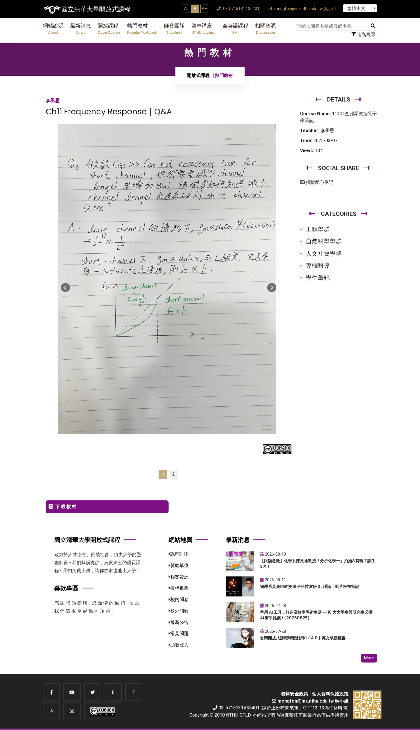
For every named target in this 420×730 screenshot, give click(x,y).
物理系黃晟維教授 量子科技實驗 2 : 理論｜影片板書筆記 (309, 586)
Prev (65, 287)
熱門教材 (142, 29)
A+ (204, 8)
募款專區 (66, 588)
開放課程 (109, 29)
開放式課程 (198, 75)
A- (186, 8)
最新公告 (179, 622)
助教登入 (179, 645)
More (369, 658)
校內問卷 (179, 599)
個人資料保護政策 (330, 694)
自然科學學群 (324, 241)
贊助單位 (179, 565)
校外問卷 (179, 611)
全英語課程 (235, 29)
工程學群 (318, 229)
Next (271, 287)
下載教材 (65, 506)
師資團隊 (174, 29)
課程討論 (179, 554)
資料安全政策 (294, 694)
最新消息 (80, 29)
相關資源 (265, 29)
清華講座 (203, 29)
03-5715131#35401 (240, 8)
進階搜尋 (365, 34)
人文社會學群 (324, 253)
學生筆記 (318, 277)
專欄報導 (318, 265)
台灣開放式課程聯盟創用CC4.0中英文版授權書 (303, 638)
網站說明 (53, 29)
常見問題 (179, 633)
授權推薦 (179, 588)
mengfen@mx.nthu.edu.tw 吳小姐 (304, 8)
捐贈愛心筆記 (319, 182)
